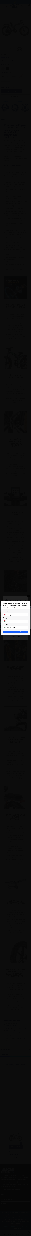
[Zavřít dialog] (29, 602)
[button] (15, 614)
